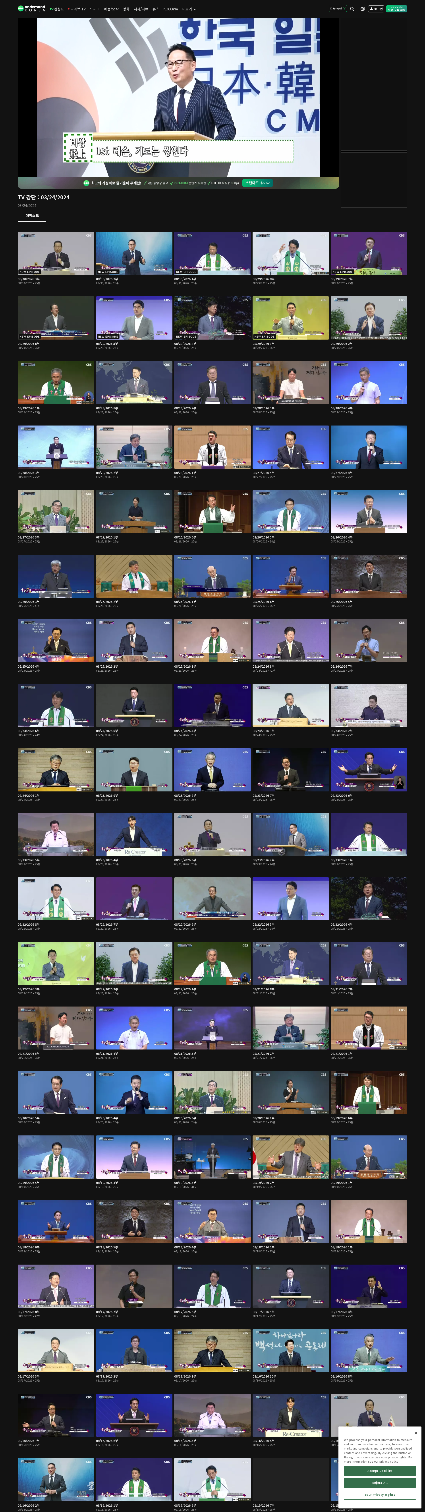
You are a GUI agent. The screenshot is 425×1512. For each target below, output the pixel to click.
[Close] (416, 1433)
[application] (178, 97)
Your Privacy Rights (380, 1495)
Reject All (380, 1483)
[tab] (32, 216)
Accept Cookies (379, 1471)
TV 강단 (27, 197)
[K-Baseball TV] (338, 8)
